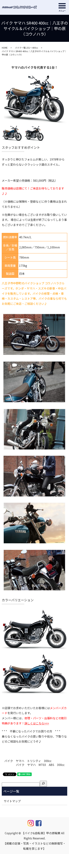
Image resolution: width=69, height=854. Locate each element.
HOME (5, 47)
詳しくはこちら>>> (36, 723)
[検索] (43, 784)
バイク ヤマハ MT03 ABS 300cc (40, 765)
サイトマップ (12, 801)
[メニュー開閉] (62, 5)
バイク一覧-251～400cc (26, 47)
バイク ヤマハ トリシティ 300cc (27, 761)
